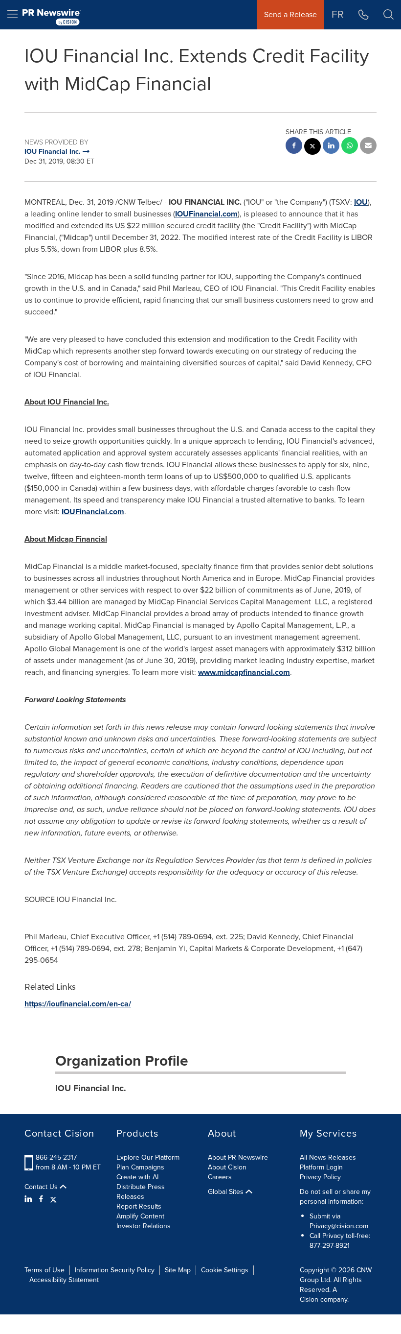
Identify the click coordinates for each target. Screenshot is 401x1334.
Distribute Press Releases (140, 1192)
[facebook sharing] (294, 146)
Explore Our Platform (147, 1157)
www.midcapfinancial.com (244, 672)
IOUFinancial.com (206, 213)
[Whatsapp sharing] (349, 146)
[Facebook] (41, 1199)
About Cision (227, 1167)
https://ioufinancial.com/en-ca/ (77, 1003)
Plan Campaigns (140, 1167)
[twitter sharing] (312, 147)
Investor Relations (143, 1226)
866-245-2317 (56, 1157)
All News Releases (328, 1157)
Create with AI (137, 1177)
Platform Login (321, 1167)
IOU (361, 202)
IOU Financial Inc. (90, 1088)
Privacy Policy (320, 1177)
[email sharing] (368, 146)
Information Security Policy (115, 1270)
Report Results (138, 1206)
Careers (220, 1177)
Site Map (178, 1270)
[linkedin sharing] (331, 146)
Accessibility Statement (64, 1280)
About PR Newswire (238, 1157)
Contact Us (42, 1187)
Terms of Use (44, 1270)
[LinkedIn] (29, 1199)
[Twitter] (53, 1199)
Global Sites (226, 1192)
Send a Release (290, 14)
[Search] (388, 14)
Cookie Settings (224, 1270)
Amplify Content (140, 1216)
